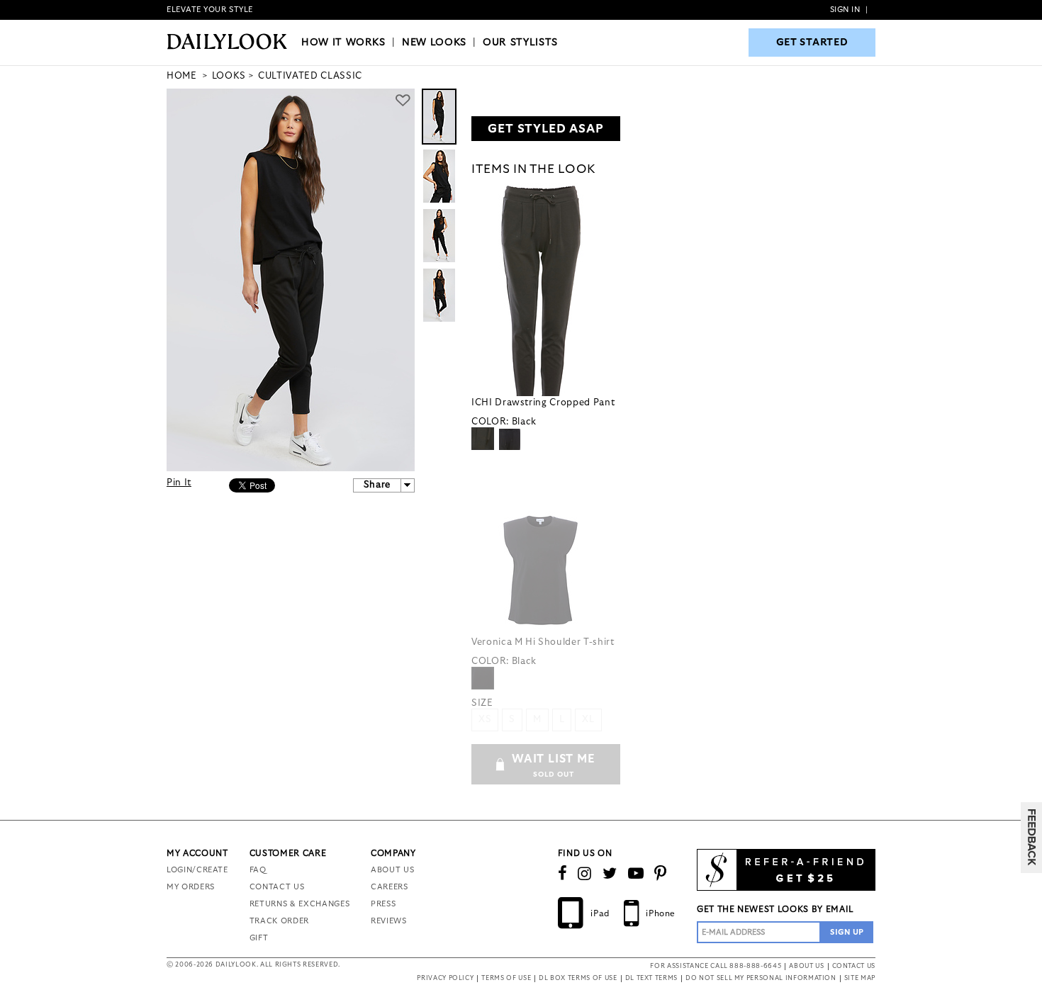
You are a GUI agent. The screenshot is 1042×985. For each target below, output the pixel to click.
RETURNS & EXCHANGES (299, 904)
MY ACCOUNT (197, 853)
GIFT (259, 938)
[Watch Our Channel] (636, 873)
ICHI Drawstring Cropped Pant (543, 402)
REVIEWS (389, 921)
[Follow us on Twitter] (610, 873)
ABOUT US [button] (806, 966)
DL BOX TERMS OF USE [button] (578, 978)
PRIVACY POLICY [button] (445, 978)
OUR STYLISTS (520, 42)
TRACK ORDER (279, 921)
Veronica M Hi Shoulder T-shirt (543, 642)
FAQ (258, 870)
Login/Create (197, 870)
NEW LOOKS (434, 42)
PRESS (383, 904)
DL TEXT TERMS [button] (651, 978)
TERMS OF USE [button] (506, 978)
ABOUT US (392, 870)
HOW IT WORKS (343, 42)
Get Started (812, 42)
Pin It (179, 483)
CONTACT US (277, 887)
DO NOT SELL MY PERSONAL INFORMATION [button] (760, 978)
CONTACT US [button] (854, 966)
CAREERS (389, 887)
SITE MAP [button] (859, 978)
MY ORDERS (191, 887)
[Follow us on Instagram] (585, 873)
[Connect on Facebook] (563, 873)
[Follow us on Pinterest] (660, 873)
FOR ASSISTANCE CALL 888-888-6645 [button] (715, 966)
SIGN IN (845, 9)
